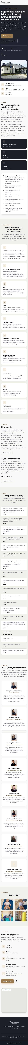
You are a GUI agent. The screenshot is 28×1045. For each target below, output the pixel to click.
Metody (9, 1026)
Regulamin (12, 1037)
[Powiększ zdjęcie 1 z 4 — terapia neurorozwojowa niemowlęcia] (7, 904)
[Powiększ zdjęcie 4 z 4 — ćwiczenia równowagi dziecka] (21, 916)
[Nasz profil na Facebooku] (16, 981)
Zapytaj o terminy (7, 481)
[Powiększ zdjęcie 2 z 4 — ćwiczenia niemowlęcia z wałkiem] (21, 904)
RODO (16, 1037)
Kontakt (16, 1029)
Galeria (11, 1029)
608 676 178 (8, 94)
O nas (5, 1026)
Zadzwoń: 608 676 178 (9, 41)
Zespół (23, 1026)
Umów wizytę (7, 35)
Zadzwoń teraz (7, 981)
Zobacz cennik (7, 453)
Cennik (18, 1026)
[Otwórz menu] (25, 2)
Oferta (14, 1026)
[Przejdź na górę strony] (13, 1022)
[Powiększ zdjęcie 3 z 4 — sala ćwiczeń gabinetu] (7, 916)
